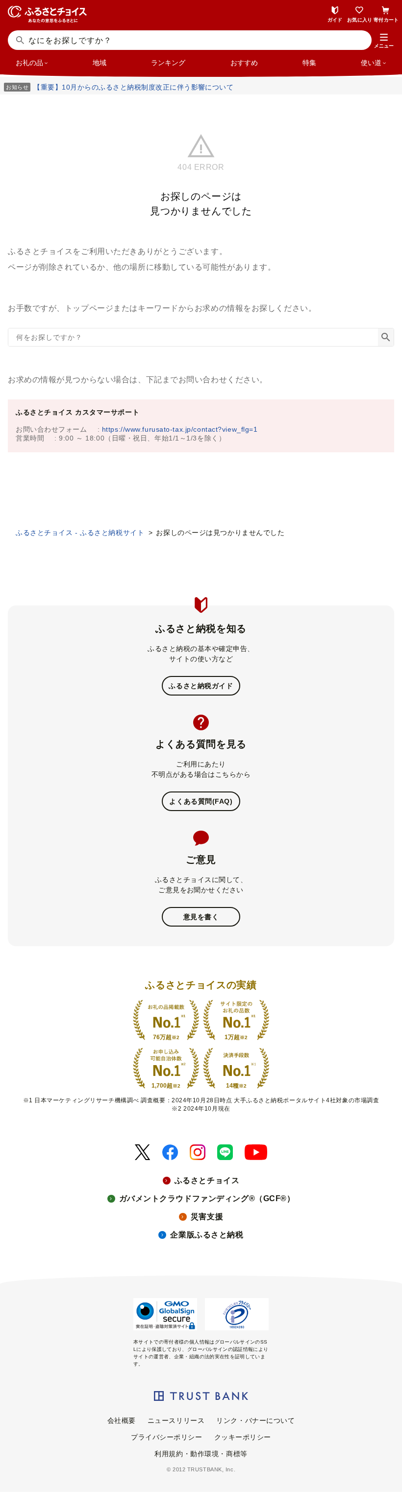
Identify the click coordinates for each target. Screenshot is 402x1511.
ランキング (168, 63)
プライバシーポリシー (166, 1437)
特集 (309, 63)
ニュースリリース (176, 1420)
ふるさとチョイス (207, 1180)
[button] (384, 41)
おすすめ (244, 63)
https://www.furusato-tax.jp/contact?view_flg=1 (180, 429)
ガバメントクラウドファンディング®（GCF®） (207, 1198)
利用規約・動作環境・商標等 (200, 1454)
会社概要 (121, 1420)
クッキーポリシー (242, 1437)
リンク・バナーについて (255, 1420)
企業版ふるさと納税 (206, 1235)
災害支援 (207, 1216)
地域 (99, 63)
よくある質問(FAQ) (200, 801)
